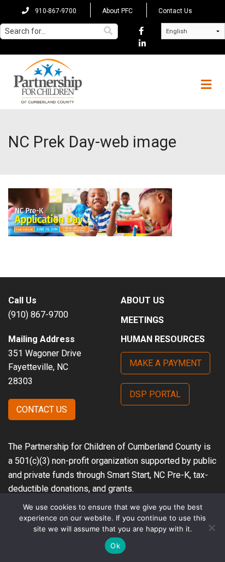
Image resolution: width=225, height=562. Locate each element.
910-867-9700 (54, 11)
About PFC (117, 11)
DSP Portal (155, 394)
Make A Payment (165, 363)
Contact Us (175, 11)
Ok (115, 545)
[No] (211, 527)
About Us (142, 300)
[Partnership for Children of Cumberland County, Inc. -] (47, 82)
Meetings (142, 320)
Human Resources (163, 339)
